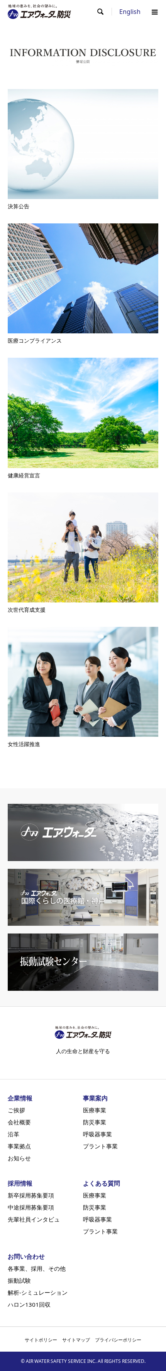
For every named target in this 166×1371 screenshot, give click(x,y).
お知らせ (19, 1158)
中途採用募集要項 (31, 1207)
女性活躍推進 (24, 744)
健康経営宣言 (24, 475)
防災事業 (94, 1122)
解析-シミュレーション (38, 1293)
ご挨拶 (16, 1110)
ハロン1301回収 (29, 1305)
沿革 (13, 1134)
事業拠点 (19, 1146)
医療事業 (94, 1110)
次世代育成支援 (27, 609)
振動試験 (19, 1280)
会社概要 (19, 1122)
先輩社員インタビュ (34, 1219)
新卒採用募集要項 (31, 1195)
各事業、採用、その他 (37, 1268)
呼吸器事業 (97, 1134)
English (130, 11)
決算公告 (18, 206)
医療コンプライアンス (35, 340)
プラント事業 (100, 1146)
